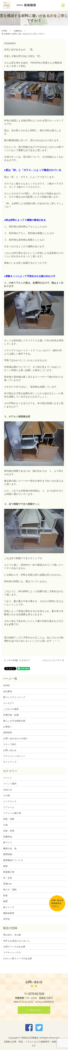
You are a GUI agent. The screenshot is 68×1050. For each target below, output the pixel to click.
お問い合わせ (9, 750)
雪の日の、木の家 (12, 935)
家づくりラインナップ (14, 697)
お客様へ (7, 726)
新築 (5, 866)
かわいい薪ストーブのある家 (17, 958)
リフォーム (8, 807)
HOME (4, 31)
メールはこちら (33, 1010)
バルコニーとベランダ (53, 660)
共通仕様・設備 (11, 715)
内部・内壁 (8, 819)
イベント (7, 778)
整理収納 (7, 854)
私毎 (5, 895)
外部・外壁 (8, 831)
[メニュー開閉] (63, 5)
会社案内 (7, 691)
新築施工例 (8, 872)
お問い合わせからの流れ (15, 738)
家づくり (7, 842)
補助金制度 (8, 913)
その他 (6, 795)
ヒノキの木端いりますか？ (17, 660)
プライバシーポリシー (14, 756)
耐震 (5, 901)
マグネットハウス (12, 952)
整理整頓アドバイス (13, 860)
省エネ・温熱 (9, 889)
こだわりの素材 (11, 709)
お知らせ (7, 789)
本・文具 (7, 878)
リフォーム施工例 (12, 813)
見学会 (6, 919)
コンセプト (8, 703)
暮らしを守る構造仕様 (14, 721)
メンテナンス (9, 801)
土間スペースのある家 (14, 946)
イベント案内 (9, 783)
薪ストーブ (8, 907)
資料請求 (7, 732)
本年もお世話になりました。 (17, 941)
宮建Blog (18, 31)
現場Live (7, 883)
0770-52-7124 (36, 993)
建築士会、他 (9, 848)
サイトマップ (9, 762)
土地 (5, 825)
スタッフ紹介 (9, 744)
